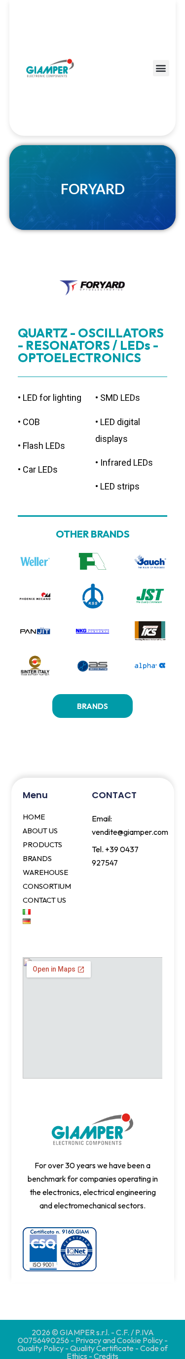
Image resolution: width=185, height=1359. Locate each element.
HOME (34, 816)
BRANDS (37, 858)
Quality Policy (41, 1348)
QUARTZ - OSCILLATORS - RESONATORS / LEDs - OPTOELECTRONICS (91, 345)
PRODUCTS (42, 844)
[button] (161, 68)
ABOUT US (40, 830)
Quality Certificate (102, 1348)
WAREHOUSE (45, 872)
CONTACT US (44, 900)
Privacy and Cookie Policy (119, 1340)
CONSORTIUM (47, 886)
